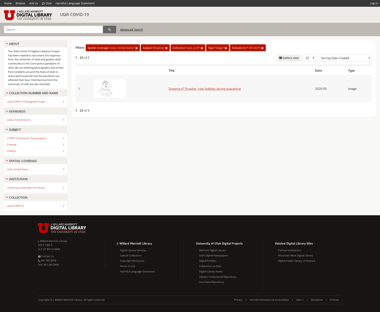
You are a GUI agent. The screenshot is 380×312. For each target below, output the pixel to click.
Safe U (299, 300)
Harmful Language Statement (75, 3)
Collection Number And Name (33, 93)
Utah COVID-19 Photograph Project (26, 101)
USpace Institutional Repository (217, 277)
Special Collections (131, 255)
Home (8, 3)
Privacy (238, 300)
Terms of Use (127, 266)
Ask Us (33, 3)
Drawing (11, 144)
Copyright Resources (132, 261)
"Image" (216, 47)
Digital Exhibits (207, 261)
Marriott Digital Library (212, 250)
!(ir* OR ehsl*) (246, 47)
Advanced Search (131, 29)
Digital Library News (210, 271)
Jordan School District (19, 119)
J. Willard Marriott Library (52, 241)
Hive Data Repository (211, 282)
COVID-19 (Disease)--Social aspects (26, 138)
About (14, 44)
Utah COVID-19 (74, 14)
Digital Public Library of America (296, 261)
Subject (15, 130)
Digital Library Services (133, 250)
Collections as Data (210, 266)
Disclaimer (317, 300)
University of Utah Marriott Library (26, 187)
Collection (18, 197)
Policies (334, 300)
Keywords (17, 111)
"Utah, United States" (111, 47)
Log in (374, 3)
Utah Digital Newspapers (213, 255)
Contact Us (47, 256)
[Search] (109, 29)
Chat (48, 3)
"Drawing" (154, 47)
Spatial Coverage (23, 161)
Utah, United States (17, 169)
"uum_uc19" (187, 47)
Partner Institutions (289, 250)
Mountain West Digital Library (295, 255)
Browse (20, 3)
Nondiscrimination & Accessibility (269, 300)
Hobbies (11, 151)
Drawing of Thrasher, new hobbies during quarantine (205, 89)
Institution (18, 179)
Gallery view (290, 58)
